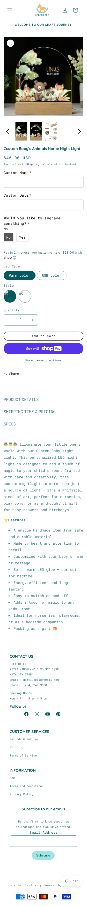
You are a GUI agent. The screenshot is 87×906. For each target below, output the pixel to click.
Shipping (32, 164)
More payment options (43, 360)
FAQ (12, 778)
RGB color (51, 275)
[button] (9, 10)
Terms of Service (23, 755)
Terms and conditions (27, 786)
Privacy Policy (21, 794)
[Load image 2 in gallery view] (36, 131)
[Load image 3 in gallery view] (51, 131)
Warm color (19, 275)
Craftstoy (33, 885)
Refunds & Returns (24, 739)
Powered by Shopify (60, 885)
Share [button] (14, 373)
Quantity (12, 310)
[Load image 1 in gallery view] (21, 131)
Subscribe (43, 855)
